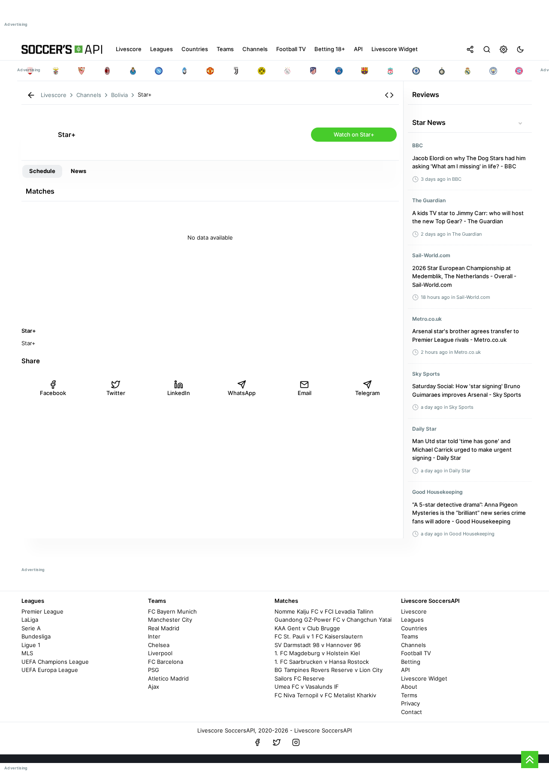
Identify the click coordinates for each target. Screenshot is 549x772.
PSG (153, 669)
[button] (389, 95)
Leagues (412, 619)
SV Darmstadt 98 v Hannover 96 (317, 644)
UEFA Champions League (55, 661)
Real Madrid (163, 628)
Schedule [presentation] (42, 170)
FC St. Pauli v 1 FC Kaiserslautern (318, 636)
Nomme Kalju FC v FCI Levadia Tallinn (324, 611)
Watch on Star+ (354, 134)
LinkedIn (178, 392)
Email (304, 392)
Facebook (53, 392)
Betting (410, 661)
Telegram (367, 392)
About (409, 686)
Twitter (115, 392)
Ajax (153, 686)
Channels (413, 644)
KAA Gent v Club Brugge (307, 628)
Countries (414, 628)
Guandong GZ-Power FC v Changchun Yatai (333, 619)
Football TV (416, 653)
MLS (27, 653)
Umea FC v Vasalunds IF (306, 686)
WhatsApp (242, 392)
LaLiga (29, 619)
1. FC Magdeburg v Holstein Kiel (317, 653)
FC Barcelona (165, 661)
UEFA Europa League (49, 669)
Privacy (410, 703)
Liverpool (160, 653)
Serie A (31, 628)
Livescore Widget (424, 678)
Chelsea (158, 644)
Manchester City (170, 619)
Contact (411, 711)
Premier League (42, 611)
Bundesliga (36, 636)
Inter (154, 636)
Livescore (414, 611)
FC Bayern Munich (172, 611)
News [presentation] (78, 170)
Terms (409, 695)
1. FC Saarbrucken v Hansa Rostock (321, 661)
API (405, 669)
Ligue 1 (30, 644)
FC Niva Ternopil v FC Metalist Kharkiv (325, 695)
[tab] (42, 171)
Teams (409, 636)
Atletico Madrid (168, 678)
